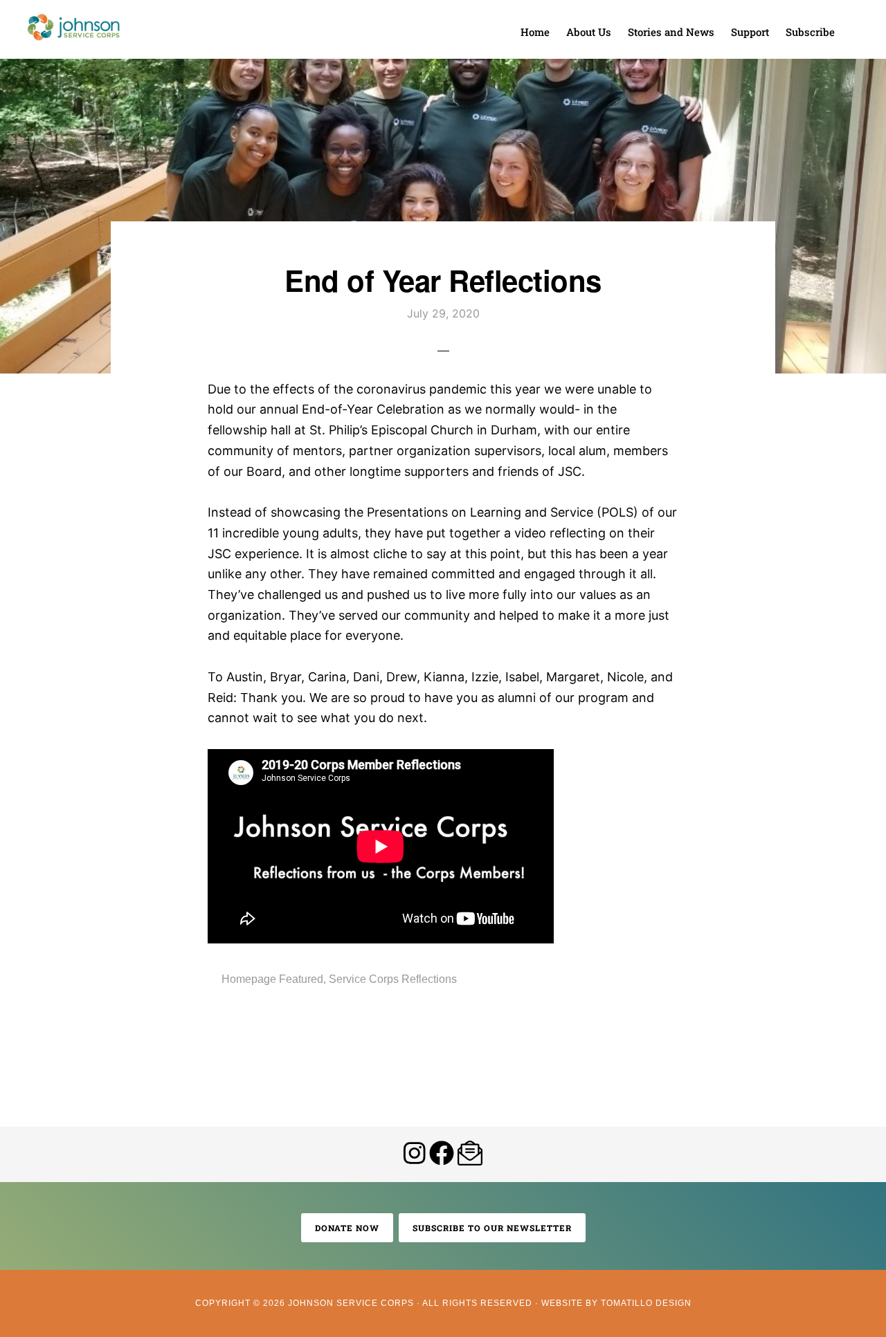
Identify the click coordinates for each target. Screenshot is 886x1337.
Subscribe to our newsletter (492, 1227)
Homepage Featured (272, 979)
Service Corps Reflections (393, 979)
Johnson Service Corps (74, 27)
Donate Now (347, 1227)
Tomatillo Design (646, 1303)
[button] (851, 22)
